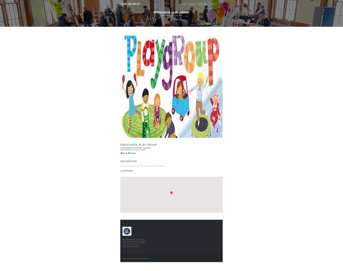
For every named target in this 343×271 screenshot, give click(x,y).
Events (183, 4)
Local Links (202, 4)
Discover (191, 4)
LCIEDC (150, 258)
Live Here (213, 4)
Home (175, 4)
